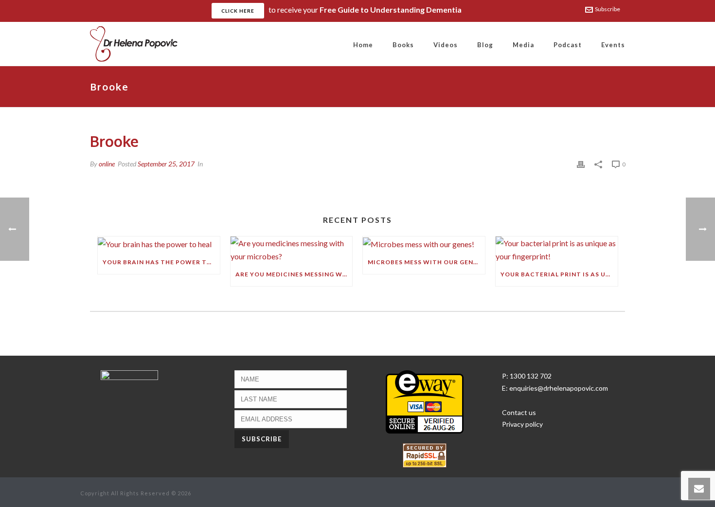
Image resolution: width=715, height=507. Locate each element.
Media (523, 45)
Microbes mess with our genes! (425, 262)
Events (613, 45)
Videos (445, 45)
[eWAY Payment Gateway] (425, 401)
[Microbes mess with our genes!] (424, 243)
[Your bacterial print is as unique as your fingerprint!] (557, 249)
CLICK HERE (237, 11)
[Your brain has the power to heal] (159, 243)
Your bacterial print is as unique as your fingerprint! (559, 274)
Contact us (519, 412)
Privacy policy (522, 424)
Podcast (568, 45)
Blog (485, 45)
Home (363, 45)
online (107, 164)
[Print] (581, 164)
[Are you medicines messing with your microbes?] (292, 249)
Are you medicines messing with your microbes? (294, 274)
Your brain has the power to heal (161, 262)
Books (403, 45)
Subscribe (607, 9)
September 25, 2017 (166, 164)
